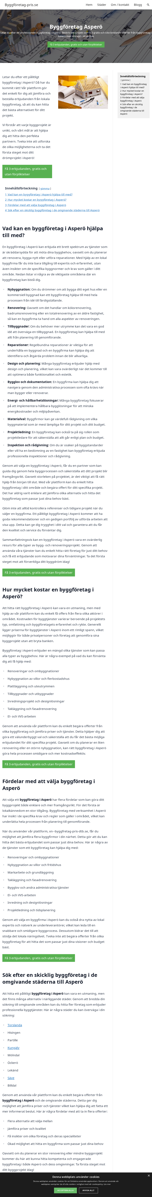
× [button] (149, 1176)
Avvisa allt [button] (88, 1190)
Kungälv (13, 1048)
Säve (11, 1078)
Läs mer (107, 1184)
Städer (101, 5)
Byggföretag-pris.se (21, 4)
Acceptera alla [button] (65, 1190)
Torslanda (15, 1025)
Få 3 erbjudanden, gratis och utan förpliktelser (76, 44)
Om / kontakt (120, 5)
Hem (89, 5)
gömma (44, 188)
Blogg (138, 5)
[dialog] (76, 1185)
